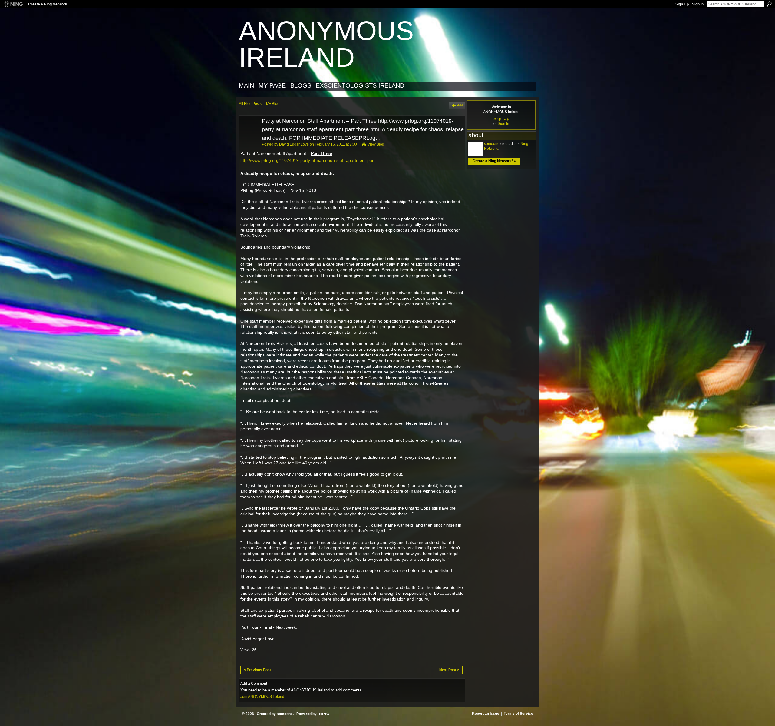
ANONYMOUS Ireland (326, 44)
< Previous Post (257, 670)
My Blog (272, 104)
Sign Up (682, 4)
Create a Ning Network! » (494, 161)
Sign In (698, 4)
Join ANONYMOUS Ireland (262, 696)
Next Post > (449, 670)
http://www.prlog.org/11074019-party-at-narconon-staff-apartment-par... (308, 160)
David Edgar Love (294, 144)
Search (769, 4)
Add (460, 105)
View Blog (376, 144)
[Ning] (13, 4)
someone (492, 144)
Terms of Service (518, 713)
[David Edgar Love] (248, 135)
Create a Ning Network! (48, 4)
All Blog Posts (250, 104)
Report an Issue (485, 713)
